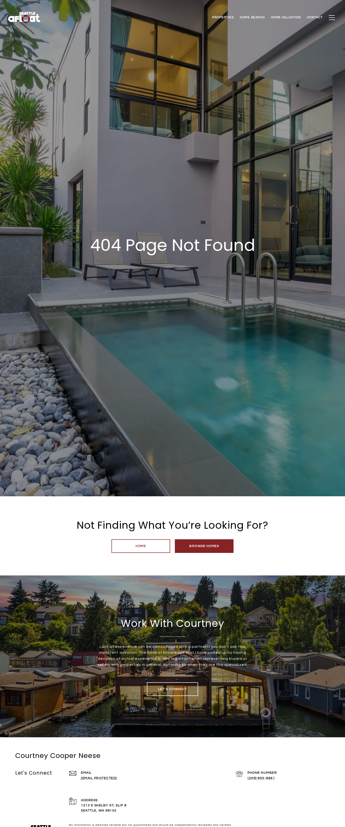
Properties (223, 17)
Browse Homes (204, 546)
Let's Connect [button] (172, 689)
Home (141, 546)
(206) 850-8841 (261, 778)
